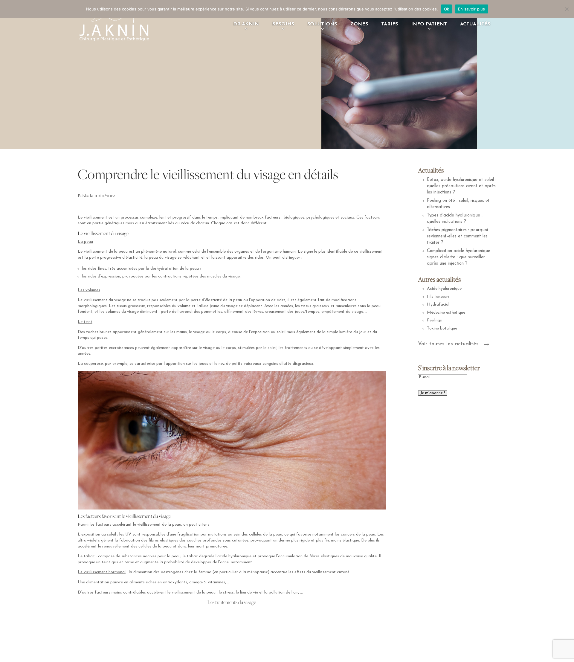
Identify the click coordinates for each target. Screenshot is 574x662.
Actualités (475, 24)
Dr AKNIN (246, 24)
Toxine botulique (442, 328)
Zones (359, 24)
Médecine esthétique (446, 312)
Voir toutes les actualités (448, 344)
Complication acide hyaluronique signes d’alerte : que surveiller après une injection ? (458, 257)
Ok (446, 9)
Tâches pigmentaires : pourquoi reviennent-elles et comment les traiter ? (457, 236)
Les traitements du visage (231, 602)
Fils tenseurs (438, 297)
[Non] (567, 9)
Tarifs (389, 24)
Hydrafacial (438, 304)
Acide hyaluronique (444, 288)
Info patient (429, 24)
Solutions (322, 24)
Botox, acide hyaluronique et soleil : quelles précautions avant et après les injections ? (461, 186)
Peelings (434, 320)
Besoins (283, 24)
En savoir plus (471, 9)
